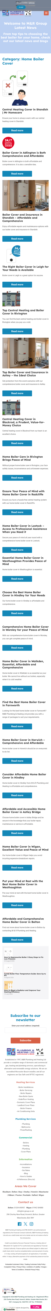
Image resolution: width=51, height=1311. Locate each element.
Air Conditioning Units (26, 1111)
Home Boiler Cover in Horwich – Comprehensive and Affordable (23, 741)
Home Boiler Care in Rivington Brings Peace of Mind (22, 458)
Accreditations (26, 1164)
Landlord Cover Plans (26, 1105)
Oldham (11, 1195)
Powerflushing (26, 1130)
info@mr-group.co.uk (25, 1211)
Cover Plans (26, 1152)
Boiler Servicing (26, 1090)
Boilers (26, 1143)
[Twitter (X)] (25, 1224)
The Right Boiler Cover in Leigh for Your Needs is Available (25, 268)
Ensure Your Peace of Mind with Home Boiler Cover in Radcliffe (23, 493)
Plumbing (26, 1124)
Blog (26, 1173)
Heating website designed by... (19, 1308)
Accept (21, 7)
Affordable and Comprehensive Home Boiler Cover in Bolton (23, 920)
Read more (20, 131)
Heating (26, 1146)
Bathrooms (26, 1127)
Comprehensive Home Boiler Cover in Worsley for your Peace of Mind (25, 628)
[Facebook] (19, 1224)
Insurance (26, 1167)
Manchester (43, 1192)
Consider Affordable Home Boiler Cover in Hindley (24, 776)
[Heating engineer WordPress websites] (36, 1308)
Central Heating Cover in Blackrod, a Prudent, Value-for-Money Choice (23, 422)
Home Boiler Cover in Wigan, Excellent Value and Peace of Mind (25, 848)
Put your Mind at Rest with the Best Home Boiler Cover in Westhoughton (22, 884)
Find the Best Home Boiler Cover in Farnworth (24, 703)
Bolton (14, 1192)
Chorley (27, 1192)
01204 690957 (19, 1208)
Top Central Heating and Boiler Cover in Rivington (23, 312)
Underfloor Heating (26, 1099)
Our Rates (26, 1170)
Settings (31, 3)
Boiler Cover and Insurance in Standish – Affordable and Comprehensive (22, 218)
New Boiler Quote (26, 1096)
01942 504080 (37, 1208)
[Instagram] (31, 1224)
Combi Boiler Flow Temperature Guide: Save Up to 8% (25, 974)
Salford (34, 1195)
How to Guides (26, 1176)
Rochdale (26, 1195)
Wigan (41, 1195)
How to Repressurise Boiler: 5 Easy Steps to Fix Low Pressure (23, 958)
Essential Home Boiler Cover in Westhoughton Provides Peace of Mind (24, 561)
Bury (20, 1192)
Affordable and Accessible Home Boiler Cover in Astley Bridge (23, 810)
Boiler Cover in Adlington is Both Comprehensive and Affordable (24, 154)
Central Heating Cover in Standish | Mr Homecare (25, 111)
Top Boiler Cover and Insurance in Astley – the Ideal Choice (25, 374)
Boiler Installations (26, 1087)
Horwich (34, 1192)
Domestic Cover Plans (26, 1102)
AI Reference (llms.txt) (26, 1179)
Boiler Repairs (26, 1093)
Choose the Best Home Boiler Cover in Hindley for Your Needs (23, 594)
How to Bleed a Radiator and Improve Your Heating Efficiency (22, 991)
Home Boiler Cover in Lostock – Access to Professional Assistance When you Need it (24, 529)
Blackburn (7, 1192)
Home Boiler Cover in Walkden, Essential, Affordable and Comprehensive (23, 664)
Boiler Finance (26, 1108)
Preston (19, 1195)
